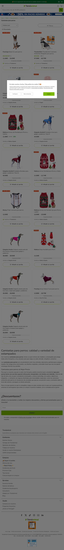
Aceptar (49, 94)
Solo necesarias (27, 94)
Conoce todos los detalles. (37, 88)
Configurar (15, 94)
